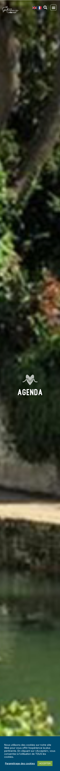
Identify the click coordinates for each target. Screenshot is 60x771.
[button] (45, 7)
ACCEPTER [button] (44, 763)
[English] (35, 7)
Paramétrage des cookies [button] (20, 763)
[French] (40, 7)
